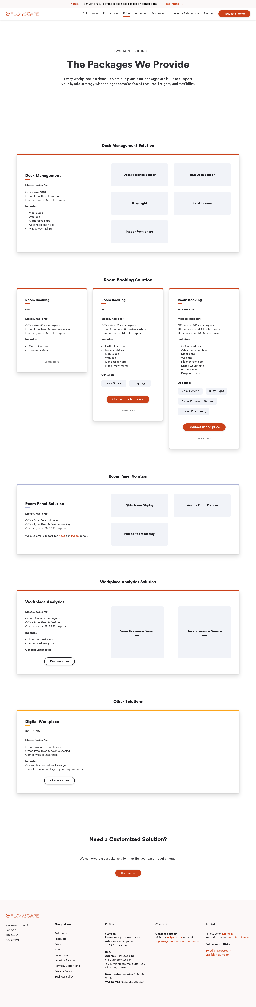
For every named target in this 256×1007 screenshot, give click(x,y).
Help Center (174, 937)
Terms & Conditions (67, 965)
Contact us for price (128, 399)
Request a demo (234, 13)
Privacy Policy (63, 971)
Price (58, 944)
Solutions (61, 933)
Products (60, 938)
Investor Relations (66, 960)
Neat (62, 536)
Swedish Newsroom (218, 950)
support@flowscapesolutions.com (177, 941)
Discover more (59, 661)
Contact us (128, 873)
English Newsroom (218, 954)
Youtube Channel (238, 937)
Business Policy (64, 976)
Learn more (52, 361)
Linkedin (227, 933)
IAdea (75, 536)
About (59, 949)
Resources (61, 955)
